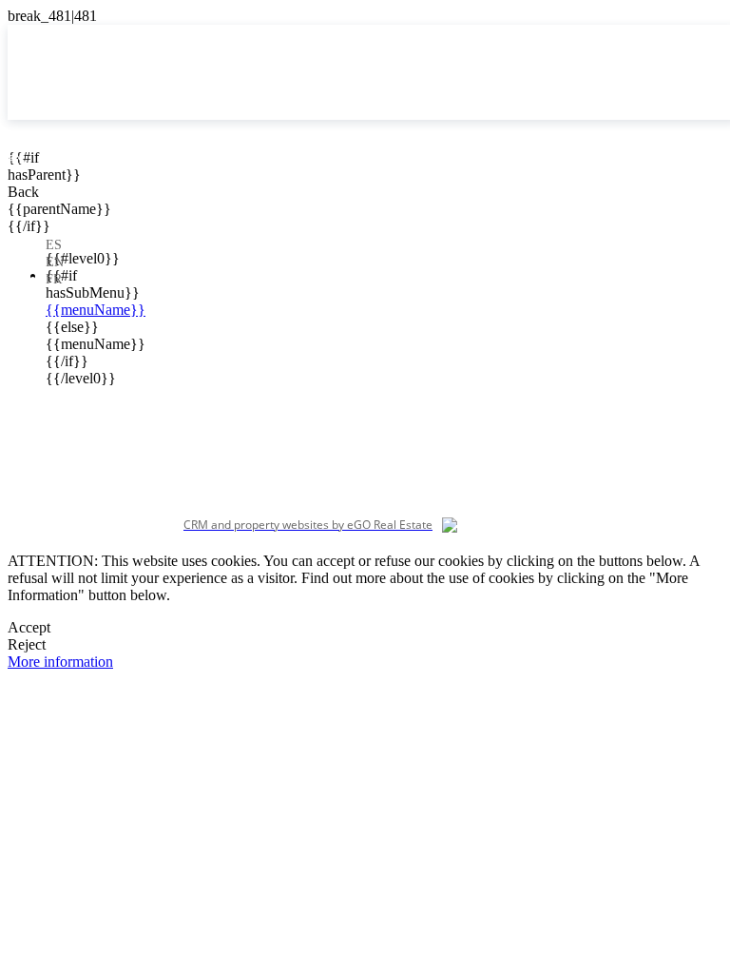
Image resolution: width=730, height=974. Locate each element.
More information (60, 661)
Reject (27, 644)
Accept (29, 627)
